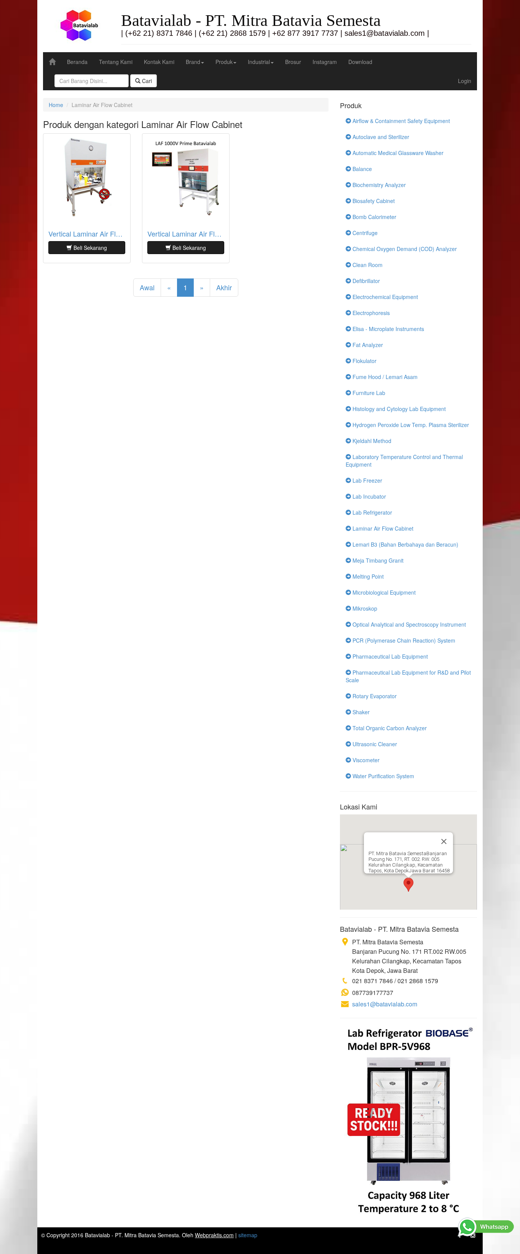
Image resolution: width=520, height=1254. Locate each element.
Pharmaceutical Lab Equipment (389, 656)
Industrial (259, 62)
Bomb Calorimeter (373, 217)
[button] (408, 885)
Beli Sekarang (89, 247)
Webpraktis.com (214, 1235)
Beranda (77, 62)
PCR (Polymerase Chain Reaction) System (403, 640)
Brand (193, 62)
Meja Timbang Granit (377, 560)
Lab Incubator (368, 496)
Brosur (293, 62)
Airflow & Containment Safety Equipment (400, 121)
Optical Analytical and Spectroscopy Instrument (408, 624)
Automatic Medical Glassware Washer (397, 153)
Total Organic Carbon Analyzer (389, 728)
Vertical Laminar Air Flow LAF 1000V (86, 234)
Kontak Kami (159, 62)
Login (464, 81)
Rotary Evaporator (374, 696)
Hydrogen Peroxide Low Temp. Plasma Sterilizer (410, 425)
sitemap (247, 1235)
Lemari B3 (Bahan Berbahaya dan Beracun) (404, 544)
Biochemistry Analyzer (378, 185)
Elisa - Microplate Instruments (387, 329)
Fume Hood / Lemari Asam (384, 377)
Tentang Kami (115, 62)
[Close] (444, 841)
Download (360, 62)
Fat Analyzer (367, 345)
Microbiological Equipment (383, 592)
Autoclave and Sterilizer (380, 137)
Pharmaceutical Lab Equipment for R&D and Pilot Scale (408, 676)
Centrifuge (364, 233)
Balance (361, 169)
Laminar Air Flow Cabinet (382, 528)
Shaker (360, 712)
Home (56, 105)
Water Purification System (382, 776)
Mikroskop (364, 608)
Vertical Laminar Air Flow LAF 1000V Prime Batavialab (185, 234)
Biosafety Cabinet (373, 201)
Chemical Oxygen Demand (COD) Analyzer (404, 249)
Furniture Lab (368, 393)
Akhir (224, 287)
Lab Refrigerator (371, 512)
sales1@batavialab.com (384, 1004)
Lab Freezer (366, 480)
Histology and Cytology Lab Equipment (398, 409)
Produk (224, 62)
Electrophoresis (370, 313)
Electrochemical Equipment (384, 297)
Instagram (325, 62)
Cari (146, 81)
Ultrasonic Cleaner (374, 744)
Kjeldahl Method (371, 441)
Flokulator (363, 361)
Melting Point (367, 576)
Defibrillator (365, 281)
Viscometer (365, 760)
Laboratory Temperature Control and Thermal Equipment (404, 460)
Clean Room (367, 265)
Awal (147, 287)
